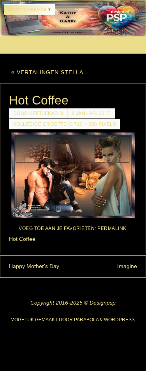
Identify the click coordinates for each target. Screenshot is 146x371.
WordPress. (120, 319)
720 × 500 (85, 124)
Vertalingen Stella (47, 72)
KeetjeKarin (46, 113)
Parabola (86, 319)
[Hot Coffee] (73, 175)
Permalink (112, 228)
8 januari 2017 (91, 113)
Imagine (127, 266)
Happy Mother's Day (34, 266)
